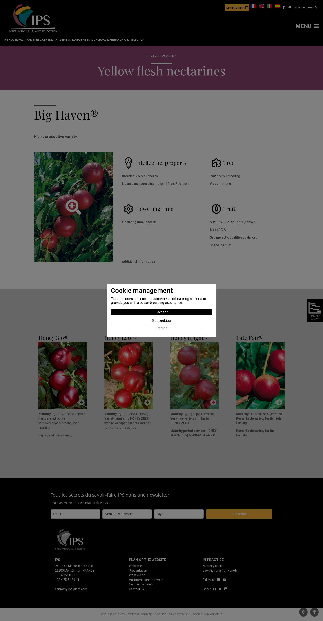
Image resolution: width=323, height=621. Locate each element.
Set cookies (161, 321)
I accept (161, 312)
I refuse (162, 328)
